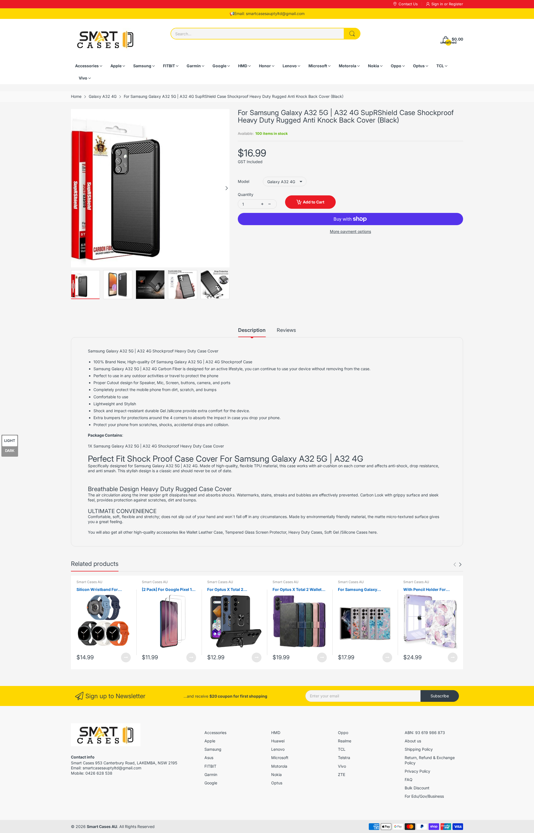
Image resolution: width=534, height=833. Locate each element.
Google (210, 782)
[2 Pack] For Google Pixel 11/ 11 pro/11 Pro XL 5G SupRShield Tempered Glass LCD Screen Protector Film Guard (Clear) (169, 589)
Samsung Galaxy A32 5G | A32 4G (165, 465)
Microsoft (279, 757)
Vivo (342, 766)
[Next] (73, 188)
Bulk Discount (417, 787)
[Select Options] (126, 657)
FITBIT (210, 766)
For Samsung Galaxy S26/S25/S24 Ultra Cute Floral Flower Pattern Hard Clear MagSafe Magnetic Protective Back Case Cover (364, 589)
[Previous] (226, 188)
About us (413, 740)
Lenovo (278, 749)
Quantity (245, 194)
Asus (208, 757)
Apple (209, 740)
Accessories (215, 732)
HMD (275, 732)
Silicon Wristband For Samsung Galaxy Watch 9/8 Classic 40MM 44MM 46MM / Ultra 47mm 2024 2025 (103, 589)
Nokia (276, 774)
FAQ (408, 779)
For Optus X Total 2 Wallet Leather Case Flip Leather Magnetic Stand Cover (297, 589)
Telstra (344, 757)
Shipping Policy (419, 749)
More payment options (350, 231)
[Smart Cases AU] (105, 39)
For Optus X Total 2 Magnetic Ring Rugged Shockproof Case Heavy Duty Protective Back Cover (233, 589)
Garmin (210, 774)
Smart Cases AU (89, 582)
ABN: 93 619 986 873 (425, 732)
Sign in (437, 4)
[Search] (352, 33)
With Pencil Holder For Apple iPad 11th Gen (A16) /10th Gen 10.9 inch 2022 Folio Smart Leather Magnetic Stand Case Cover (429, 589)
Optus (276, 782)
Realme (344, 740)
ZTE (341, 774)
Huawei (278, 740)
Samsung (212, 749)
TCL (341, 749)
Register (456, 4)
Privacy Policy (417, 771)
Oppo (343, 732)
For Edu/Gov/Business (424, 796)
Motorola (279, 766)
